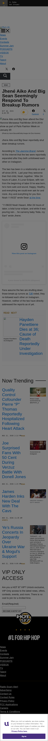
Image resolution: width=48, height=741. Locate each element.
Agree (24, 736)
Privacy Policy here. (19, 731)
